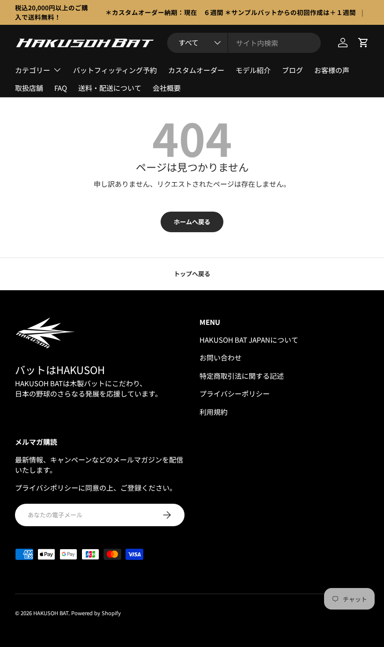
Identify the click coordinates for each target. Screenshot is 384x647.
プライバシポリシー (46, 488)
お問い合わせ (220, 357)
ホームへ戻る (192, 221)
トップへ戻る (192, 273)
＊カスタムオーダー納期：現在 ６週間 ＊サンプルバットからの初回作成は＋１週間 (230, 12)
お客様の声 (331, 70)
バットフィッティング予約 (115, 70)
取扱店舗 (29, 88)
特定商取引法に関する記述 (241, 376)
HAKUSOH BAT (50, 613)
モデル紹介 (253, 70)
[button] (363, 42)
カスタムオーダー (196, 70)
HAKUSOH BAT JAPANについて (248, 340)
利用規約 (213, 412)
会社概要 (167, 88)
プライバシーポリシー (234, 393)
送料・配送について (109, 88)
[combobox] (244, 43)
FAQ (60, 88)
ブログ (292, 70)
